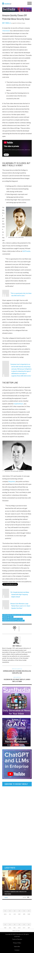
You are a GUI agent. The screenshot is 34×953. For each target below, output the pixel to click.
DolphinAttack (18, 404)
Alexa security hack (15, 618)
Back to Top (16, 930)
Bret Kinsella (6, 23)
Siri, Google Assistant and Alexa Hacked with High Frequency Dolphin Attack (20, 594)
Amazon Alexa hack (9, 620)
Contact (17, 950)
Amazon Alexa (16, 614)
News (11, 616)
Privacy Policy (17, 943)
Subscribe (17, 946)
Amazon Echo (26, 614)
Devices (5, 616)
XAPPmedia (26, 251)
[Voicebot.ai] (13, 3)
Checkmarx (6, 30)
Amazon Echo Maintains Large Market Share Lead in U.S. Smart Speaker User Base (20, 606)
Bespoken (11, 481)
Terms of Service (17, 939)
